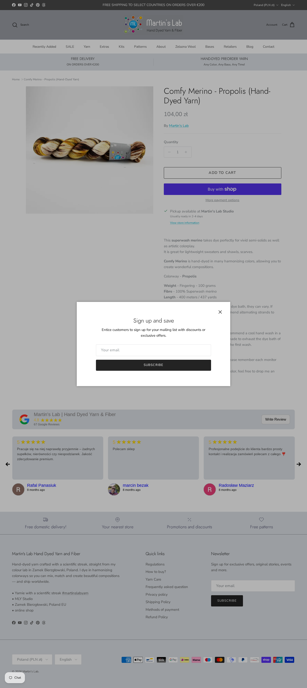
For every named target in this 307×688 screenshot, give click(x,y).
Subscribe (153, 365)
